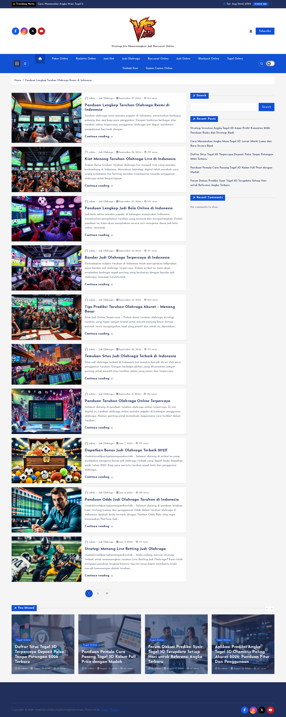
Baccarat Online (158, 58)
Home (17, 80)
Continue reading (97, 136)
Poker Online (60, 58)
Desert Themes (110, 710)
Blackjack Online (208, 58)
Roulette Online (86, 58)
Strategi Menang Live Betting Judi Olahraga (125, 549)
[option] (43, 644)
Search (201, 95)
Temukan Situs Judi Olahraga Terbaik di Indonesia (130, 356)
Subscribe (265, 31)
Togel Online (235, 58)
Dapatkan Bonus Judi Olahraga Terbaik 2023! (126, 450)
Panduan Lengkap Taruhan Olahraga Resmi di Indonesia (58, 80)
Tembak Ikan (130, 68)
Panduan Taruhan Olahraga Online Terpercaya (127, 401)
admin (92, 98)
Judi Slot (109, 58)
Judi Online (183, 58)
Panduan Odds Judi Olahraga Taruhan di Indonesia (132, 500)
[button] (267, 608)
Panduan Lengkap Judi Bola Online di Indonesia (129, 208)
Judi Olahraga (131, 58)
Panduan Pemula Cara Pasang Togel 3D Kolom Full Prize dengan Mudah (42, 657)
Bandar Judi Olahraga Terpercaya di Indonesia (127, 258)
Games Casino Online (159, 68)
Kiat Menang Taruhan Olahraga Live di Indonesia (130, 159)
